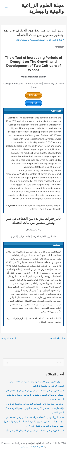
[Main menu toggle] (6, 8)
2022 (59, 40)
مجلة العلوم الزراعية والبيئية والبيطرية (43, 8)
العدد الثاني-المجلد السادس (43, 40)
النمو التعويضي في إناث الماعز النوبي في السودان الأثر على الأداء (34, 430)
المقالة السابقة (58, 338)
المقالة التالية (8, 338)
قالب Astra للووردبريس (32, 446)
